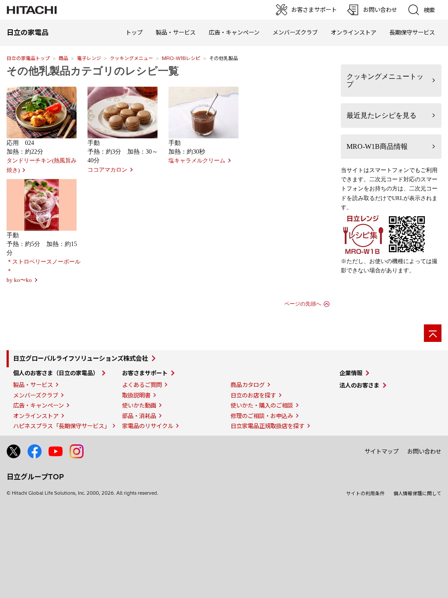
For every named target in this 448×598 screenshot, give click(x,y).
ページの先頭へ (302, 304)
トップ (134, 32)
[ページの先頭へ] (432, 333)
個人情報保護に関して (417, 493)
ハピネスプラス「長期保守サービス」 (61, 425)
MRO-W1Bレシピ (181, 58)
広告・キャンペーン (38, 405)
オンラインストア (353, 32)
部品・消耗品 (139, 415)
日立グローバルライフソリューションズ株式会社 (80, 358)
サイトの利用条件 (365, 493)
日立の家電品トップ (28, 58)
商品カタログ (248, 384)
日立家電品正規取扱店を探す (267, 425)
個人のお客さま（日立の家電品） (55, 372)
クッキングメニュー (131, 58)
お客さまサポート (145, 372)
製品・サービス (33, 384)
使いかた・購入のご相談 (262, 405)
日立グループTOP (35, 476)
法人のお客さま (359, 385)
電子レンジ (89, 58)
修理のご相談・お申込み (262, 415)
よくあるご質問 (142, 384)
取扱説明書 (136, 395)
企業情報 (351, 372)
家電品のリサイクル (147, 425)
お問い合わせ (424, 451)
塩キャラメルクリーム (196, 161)
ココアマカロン (107, 170)
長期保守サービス (412, 32)
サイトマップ (381, 451)
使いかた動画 (139, 405)
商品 (63, 58)
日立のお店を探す (253, 395)
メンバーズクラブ (295, 32)
